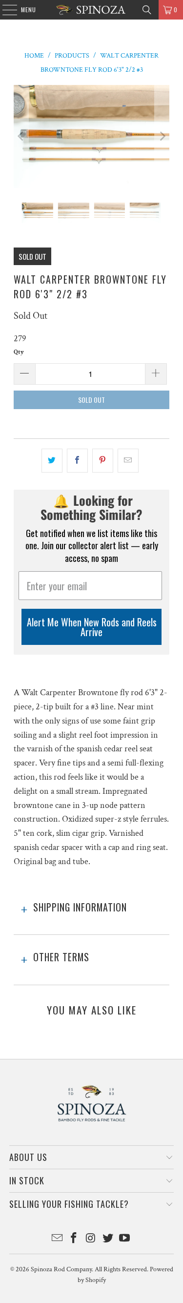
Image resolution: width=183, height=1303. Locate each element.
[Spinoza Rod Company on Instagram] (91, 1239)
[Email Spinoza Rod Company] (57, 1239)
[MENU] (4, 10)
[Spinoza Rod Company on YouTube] (125, 1239)
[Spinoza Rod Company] (92, 10)
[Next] (162, 136)
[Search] (147, 10)
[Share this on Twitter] (51, 461)
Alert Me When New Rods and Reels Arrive (92, 627)
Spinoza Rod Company (61, 1269)
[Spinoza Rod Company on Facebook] (74, 1239)
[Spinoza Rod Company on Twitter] (108, 1239)
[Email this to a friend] (128, 461)
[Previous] (21, 136)
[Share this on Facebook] (77, 461)
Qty (19, 352)
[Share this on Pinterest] (102, 461)
